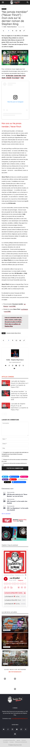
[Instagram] (13, 366)
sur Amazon (24, 309)
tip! (7, 520)
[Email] (16, 30)
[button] (3, 2)
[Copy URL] (24, 30)
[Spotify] (16, 366)
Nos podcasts (4, 385)
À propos (12, 742)
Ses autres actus (7, 630)
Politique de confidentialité (21, 742)
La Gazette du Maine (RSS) (9, 740)
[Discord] (6, 366)
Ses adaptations (7, 646)
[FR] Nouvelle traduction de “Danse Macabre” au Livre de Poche (17, 495)
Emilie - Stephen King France (10, 26)
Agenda (18, 740)
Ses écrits (4, 8)
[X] (12, 30)
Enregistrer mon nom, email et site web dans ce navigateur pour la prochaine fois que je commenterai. (15, 454)
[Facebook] (8, 30)
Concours (24, 740)
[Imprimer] (20, 30)
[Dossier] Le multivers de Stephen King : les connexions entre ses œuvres (14, 660)
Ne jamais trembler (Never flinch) (14, 333)
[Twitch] (20, 366)
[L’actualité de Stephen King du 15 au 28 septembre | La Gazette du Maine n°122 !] (6, 405)
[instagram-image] (5, 678)
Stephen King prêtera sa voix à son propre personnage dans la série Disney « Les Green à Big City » (14, 626)
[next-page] (5, 414)
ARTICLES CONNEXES (8, 376)
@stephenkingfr (15, 672)
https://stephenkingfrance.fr (15, 362)
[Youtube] (15, 369)
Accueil (3, 6)
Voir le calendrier (6, 513)
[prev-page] (3, 414)
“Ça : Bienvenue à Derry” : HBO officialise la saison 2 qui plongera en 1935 (15, 643)
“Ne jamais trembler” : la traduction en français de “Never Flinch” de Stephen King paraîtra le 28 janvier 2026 (19, 395)
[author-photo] (15, 357)
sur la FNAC (12, 306)
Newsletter (5, 742)
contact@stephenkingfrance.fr (19, 718)
